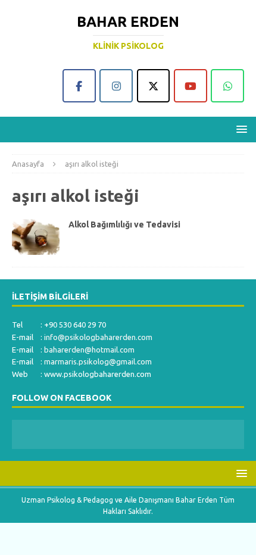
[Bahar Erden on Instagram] (116, 85)
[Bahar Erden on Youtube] (190, 85)
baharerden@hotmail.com (89, 349)
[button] (239, 129)
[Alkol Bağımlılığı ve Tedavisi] (36, 237)
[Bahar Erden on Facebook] (79, 85)
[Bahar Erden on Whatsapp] (227, 85)
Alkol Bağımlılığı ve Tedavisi (124, 224)
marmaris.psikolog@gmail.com (98, 361)
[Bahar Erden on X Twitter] (153, 85)
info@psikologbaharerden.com (98, 337)
